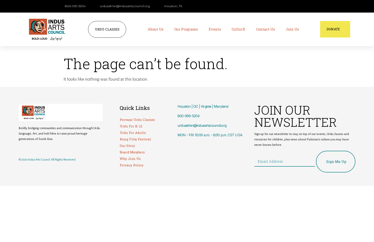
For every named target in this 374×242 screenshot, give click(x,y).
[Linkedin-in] (47, 149)
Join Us (292, 29)
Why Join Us (130, 158)
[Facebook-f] (21, 149)
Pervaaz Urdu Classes (137, 119)
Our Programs (186, 29)
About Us (155, 29)
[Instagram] (30, 149)
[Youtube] (39, 149)
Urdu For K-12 (131, 126)
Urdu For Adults (133, 132)
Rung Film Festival (135, 139)
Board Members (132, 152)
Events (215, 29)
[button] (277, 6)
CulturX (238, 29)
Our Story (127, 145)
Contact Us (265, 29)
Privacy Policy (131, 165)
